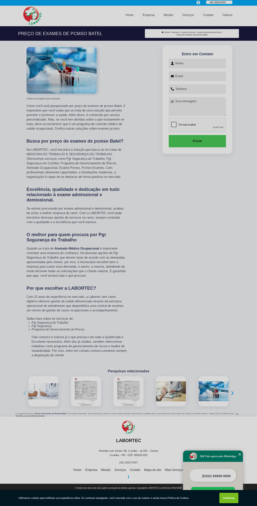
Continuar (229, 498)
